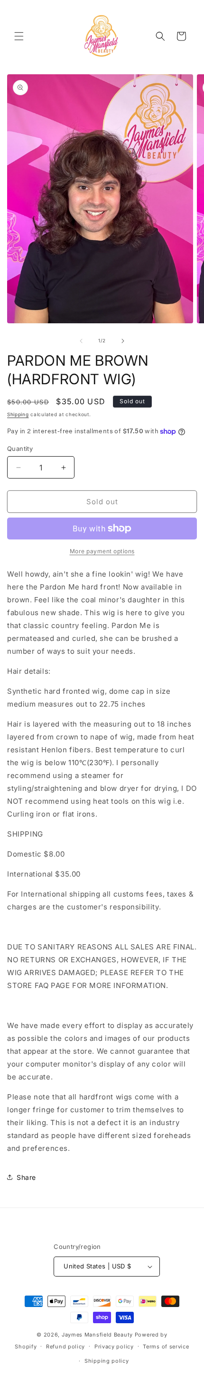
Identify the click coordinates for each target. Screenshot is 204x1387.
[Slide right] (122, 340)
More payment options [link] (102, 551)
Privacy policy (114, 1346)
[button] (19, 36)
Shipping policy (106, 1360)
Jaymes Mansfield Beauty (97, 1334)
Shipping (18, 414)
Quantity (20, 448)
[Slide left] (81, 340)
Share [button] (26, 1177)
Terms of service (166, 1346)
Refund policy (65, 1346)
